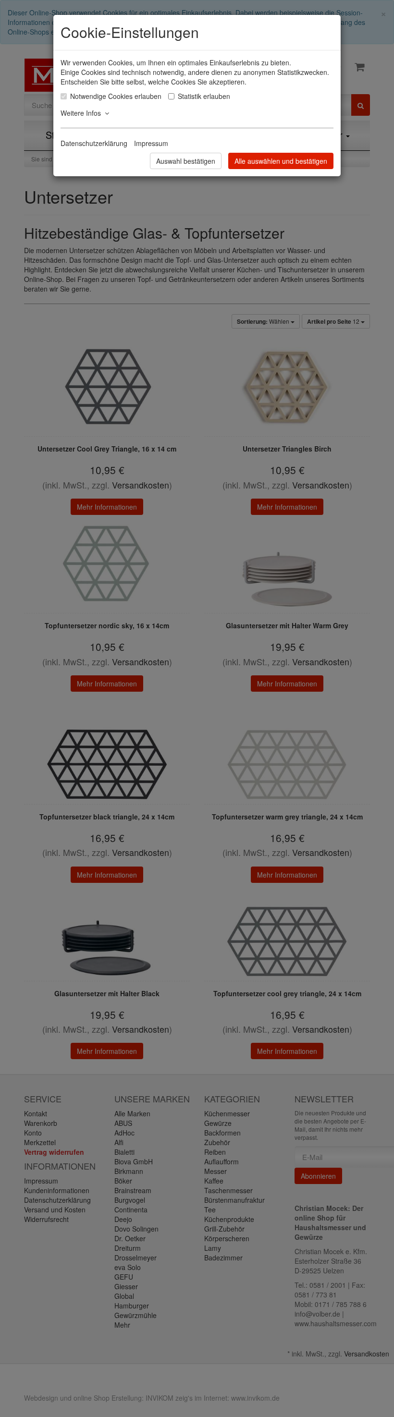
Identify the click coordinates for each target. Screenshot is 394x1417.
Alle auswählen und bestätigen (280, 161)
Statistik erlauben (204, 96)
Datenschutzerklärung (94, 143)
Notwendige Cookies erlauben (115, 96)
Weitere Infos (83, 113)
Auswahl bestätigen (185, 161)
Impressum (151, 143)
